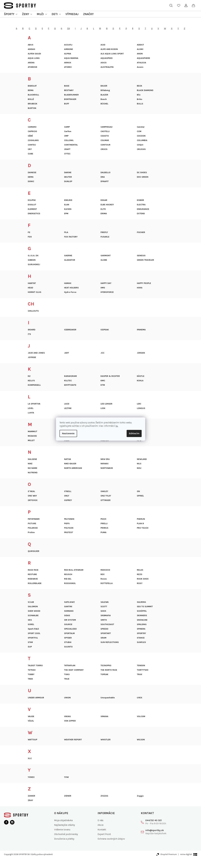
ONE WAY (32, 496)
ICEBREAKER (70, 330)
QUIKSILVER (33, 551)
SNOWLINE (142, 620)
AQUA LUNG (34, 58)
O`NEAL (31, 491)
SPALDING (142, 624)
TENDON (141, 665)
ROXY (139, 583)
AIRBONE (68, 49)
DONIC (31, 181)
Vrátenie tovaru (62, 829)
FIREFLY (104, 232)
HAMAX (67, 283)
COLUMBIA (142, 140)
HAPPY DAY (106, 283)
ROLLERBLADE (35, 583)
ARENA (31, 63)
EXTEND (141, 214)
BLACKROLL (33, 95)
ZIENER (67, 796)
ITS (29, 334)
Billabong (105, 90)
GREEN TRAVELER (145, 260)
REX (103, 574)
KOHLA (140, 381)
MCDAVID (32, 436)
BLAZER (104, 95)
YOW (66, 777)
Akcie (100, 824)
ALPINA (67, 54)
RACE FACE (33, 570)
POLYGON (68, 528)
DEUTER (68, 177)
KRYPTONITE (70, 385)
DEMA (30, 177)
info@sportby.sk (154, 830)
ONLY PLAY (106, 496)
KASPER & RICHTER (110, 376)
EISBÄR (140, 200)
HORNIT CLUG (34, 292)
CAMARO (32, 127)
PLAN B (140, 523)
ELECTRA (141, 205)
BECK (139, 86)
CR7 (30, 149)
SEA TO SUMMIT (145, 607)
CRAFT (67, 149)
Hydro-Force (70, 292)
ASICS (104, 63)
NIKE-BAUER (70, 464)
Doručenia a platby (64, 838)
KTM (103, 385)
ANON (140, 54)
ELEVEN (67, 209)
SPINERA (141, 629)
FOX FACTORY (71, 237)
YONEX (31, 777)
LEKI (139, 404)
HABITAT (32, 283)
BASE (66, 86)
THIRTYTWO (142, 670)
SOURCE (68, 624)
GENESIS (141, 256)
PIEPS (67, 523)
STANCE (141, 638)
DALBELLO (105, 172)
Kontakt (102, 829)
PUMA (103, 532)
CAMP (67, 127)
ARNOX (67, 63)
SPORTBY (141, 633)
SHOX (103, 611)
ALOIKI (140, 49)
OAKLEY (104, 491)
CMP (66, 136)
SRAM (103, 638)
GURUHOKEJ (34, 264)
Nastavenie (68, 433)
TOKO (67, 674)
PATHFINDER (34, 519)
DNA (103, 177)
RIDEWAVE (33, 579)
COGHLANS (33, 140)
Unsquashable (108, 698)
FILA (66, 232)
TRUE (66, 679)
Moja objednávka (63, 820)
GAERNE (68, 256)
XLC (30, 758)
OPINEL (140, 496)
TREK (30, 679)
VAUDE (31, 716)
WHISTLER (106, 740)
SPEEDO (104, 629)
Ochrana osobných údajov (111, 838)
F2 (29, 232)
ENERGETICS (34, 214)
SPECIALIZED (70, 629)
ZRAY (30, 800)
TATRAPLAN (69, 665)
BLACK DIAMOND (145, 90)
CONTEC (32, 145)
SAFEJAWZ (69, 602)
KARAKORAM (70, 376)
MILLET (31, 440)
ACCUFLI (68, 45)
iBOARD (31, 330)
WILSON (141, 740)
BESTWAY (68, 90)
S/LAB (31, 602)
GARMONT (106, 256)
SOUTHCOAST (107, 624)
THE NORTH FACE (109, 670)
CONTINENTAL (71, 145)
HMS (103, 288)
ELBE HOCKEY (107, 205)
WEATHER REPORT (73, 740)
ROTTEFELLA (107, 583)
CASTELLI (105, 131)
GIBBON (32, 260)
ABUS (30, 45)
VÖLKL (31, 721)
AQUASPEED (106, 58)
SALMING (141, 602)
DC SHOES (142, 172)
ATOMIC (68, 67)
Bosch (104, 99)
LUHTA (31, 413)
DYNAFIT (105, 181)
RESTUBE (32, 574)
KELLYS (31, 381)
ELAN (66, 205)
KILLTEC (68, 381)
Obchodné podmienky (66, 834)
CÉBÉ (30, 136)
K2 (29, 376)
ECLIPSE (32, 200)
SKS (30, 620)
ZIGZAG (104, 796)
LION (103, 408)
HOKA (139, 288)
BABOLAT (32, 86)
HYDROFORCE (107, 292)
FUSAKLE (105, 237)
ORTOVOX (32, 500)
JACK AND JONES (36, 353)
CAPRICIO (32, 131)
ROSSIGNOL (70, 583)
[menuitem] (11, 14)
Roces (104, 579)
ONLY (66, 496)
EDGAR (104, 200)
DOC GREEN (142, 177)
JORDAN (141, 353)
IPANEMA (141, 330)
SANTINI (68, 607)
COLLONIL (69, 140)
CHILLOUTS (33, 311)
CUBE (30, 154)
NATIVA (67, 459)
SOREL (31, 624)
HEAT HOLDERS (71, 288)
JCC (102, 353)
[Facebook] (6, 822)
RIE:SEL (67, 579)
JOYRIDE (32, 357)
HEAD (30, 288)
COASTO (105, 136)
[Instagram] (12, 822)
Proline (31, 532)
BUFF (66, 104)
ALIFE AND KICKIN (109, 49)
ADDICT (140, 45)
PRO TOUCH (142, 528)
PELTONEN (69, 519)
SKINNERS (142, 615)
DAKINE (67, 172)
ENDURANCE (143, 209)
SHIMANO (68, 611)
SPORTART (106, 633)
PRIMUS (104, 528)
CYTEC (67, 154)
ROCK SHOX (143, 579)
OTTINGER (106, 500)
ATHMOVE (32, 67)
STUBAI (67, 642)
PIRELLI (104, 523)
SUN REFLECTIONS (110, 642)
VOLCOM (141, 716)
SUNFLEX (141, 642)
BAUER (104, 86)
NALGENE (32, 459)
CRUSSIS (141, 149)
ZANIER (31, 796)
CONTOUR (105, 145)
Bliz (138, 95)
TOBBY (31, 674)
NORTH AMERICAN (73, 468)
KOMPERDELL (34, 385)
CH (68, 28)
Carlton (67, 131)
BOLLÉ (31, 99)
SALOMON (33, 607)
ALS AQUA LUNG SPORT (112, 54)
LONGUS (141, 408)
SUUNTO (68, 647)
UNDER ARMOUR (36, 698)
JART (66, 353)
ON (138, 491)
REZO (139, 574)
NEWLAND (142, 459)
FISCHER (141, 232)
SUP (30, 647)
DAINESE (32, 172)
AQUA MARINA (71, 58)
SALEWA (105, 602)
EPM (66, 214)
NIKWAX (105, 464)
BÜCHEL (104, 104)
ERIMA (104, 214)
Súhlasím (134, 433)
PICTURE (32, 523)
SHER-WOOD (34, 611)
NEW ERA (105, 459)
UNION (67, 698)
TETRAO (32, 670)
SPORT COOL (34, 633)
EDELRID (68, 200)
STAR (30, 642)
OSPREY (68, 500)
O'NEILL (67, 491)
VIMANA (104, 716)
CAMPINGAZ (106, 127)
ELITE (103, 209)
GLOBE (104, 260)
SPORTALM (69, 633)
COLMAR (105, 140)
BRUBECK (32, 104)
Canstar (141, 127)
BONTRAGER (70, 99)
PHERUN (141, 519)
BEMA (30, 90)
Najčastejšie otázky (64, 824)
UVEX (139, 698)
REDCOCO (105, 570)
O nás (100, 820)
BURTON (32, 108)
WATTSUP (32, 740)
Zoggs (140, 796)
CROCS (104, 149)
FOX (30, 237)
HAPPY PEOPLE (144, 283)
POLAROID (33, 528)
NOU (139, 468)
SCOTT (104, 607)
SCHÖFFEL (142, 611)
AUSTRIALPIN (107, 67)
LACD (66, 404)
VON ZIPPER (70, 721)
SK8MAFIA (106, 615)
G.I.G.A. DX (33, 256)
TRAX (139, 674)
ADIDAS (31, 49)
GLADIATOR (69, 260)
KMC (103, 381)
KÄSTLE (140, 376)
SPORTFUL (33, 638)
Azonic (140, 67)
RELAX (140, 570)
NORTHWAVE (107, 468)
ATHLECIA (141, 63)
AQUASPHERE (143, 58)
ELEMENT (32, 209)
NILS (139, 464)
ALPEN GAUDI (34, 54)
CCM (139, 131)
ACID (103, 45)
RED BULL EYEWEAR (73, 570)
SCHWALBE (33, 615)
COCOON (141, 136)
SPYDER (68, 638)
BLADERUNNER (71, 95)
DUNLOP (68, 181)
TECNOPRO (106, 665)
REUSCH (68, 574)
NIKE (30, 464)
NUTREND (32, 473)
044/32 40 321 (153, 820)
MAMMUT (32, 431)
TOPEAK (104, 674)
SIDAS (67, 615)
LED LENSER (106, 404)
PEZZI (103, 519)
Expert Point (104, 834)
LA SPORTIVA (34, 404)
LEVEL (30, 408)
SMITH (104, 620)
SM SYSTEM (70, 620)
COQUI (140, 145)
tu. (117, 425)
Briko (139, 99)
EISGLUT (32, 205)
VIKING (67, 716)
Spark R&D (33, 629)
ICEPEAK (105, 330)
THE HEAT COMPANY (74, 670)
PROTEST (68, 532)
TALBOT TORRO (35, 665)
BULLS (140, 104)
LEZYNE (68, 408)
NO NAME (32, 468)
